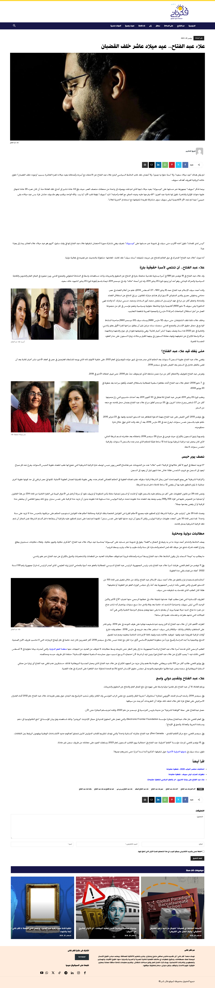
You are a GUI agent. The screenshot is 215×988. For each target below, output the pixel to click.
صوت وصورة (129, 26)
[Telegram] (65, 973)
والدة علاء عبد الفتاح (85, 789)
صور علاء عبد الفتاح (157, 789)
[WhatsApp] (165, 165)
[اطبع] (145, 165)
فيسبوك (130, 243)
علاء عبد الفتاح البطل (141, 789)
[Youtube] (41, 973)
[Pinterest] (172, 165)
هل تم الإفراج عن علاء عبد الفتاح (104, 789)
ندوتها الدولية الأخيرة (176, 751)
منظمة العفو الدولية (58, 649)
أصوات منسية (115, 26)
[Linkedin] (158, 165)
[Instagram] (78, 973)
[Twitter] (179, 165)
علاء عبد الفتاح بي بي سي (124, 789)
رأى (150, 26)
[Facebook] (185, 165)
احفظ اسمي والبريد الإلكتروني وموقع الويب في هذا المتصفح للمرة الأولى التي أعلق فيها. (170, 851)
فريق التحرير (190, 151)
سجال (158, 26)
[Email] (152, 165)
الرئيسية (192, 26)
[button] (14, 26)
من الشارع (180, 26)
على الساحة (168, 26)
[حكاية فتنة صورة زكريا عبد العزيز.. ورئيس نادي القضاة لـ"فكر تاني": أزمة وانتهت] (42, 908)
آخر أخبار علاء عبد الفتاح (188, 789)
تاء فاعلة (141, 26)
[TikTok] (59, 973)
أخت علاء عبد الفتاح (172, 789)
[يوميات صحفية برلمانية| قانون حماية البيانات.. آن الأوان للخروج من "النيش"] (107, 908)
